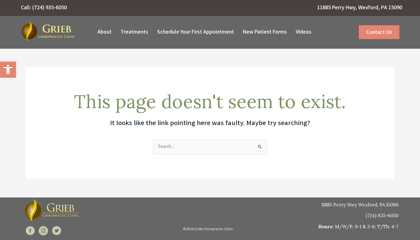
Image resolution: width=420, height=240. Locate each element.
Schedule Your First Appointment (195, 32)
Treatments (134, 32)
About (104, 32)
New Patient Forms (265, 32)
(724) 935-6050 (49, 8)
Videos (303, 32)
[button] (8, 70)
